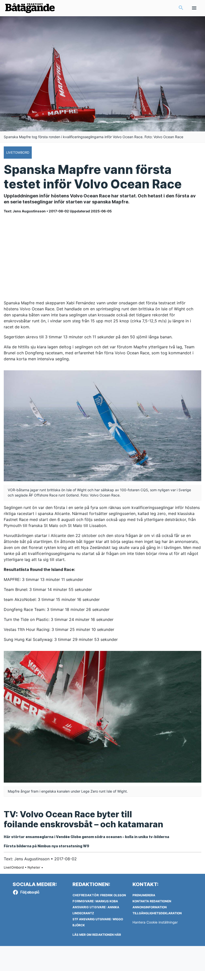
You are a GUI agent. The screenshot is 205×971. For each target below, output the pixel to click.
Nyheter (34, 867)
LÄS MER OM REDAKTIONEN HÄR (96, 935)
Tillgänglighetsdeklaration (157, 913)
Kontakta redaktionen (151, 901)
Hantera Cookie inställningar (155, 922)
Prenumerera (143, 895)
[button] (181, 8)
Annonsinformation (149, 907)
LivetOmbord (14, 867)
